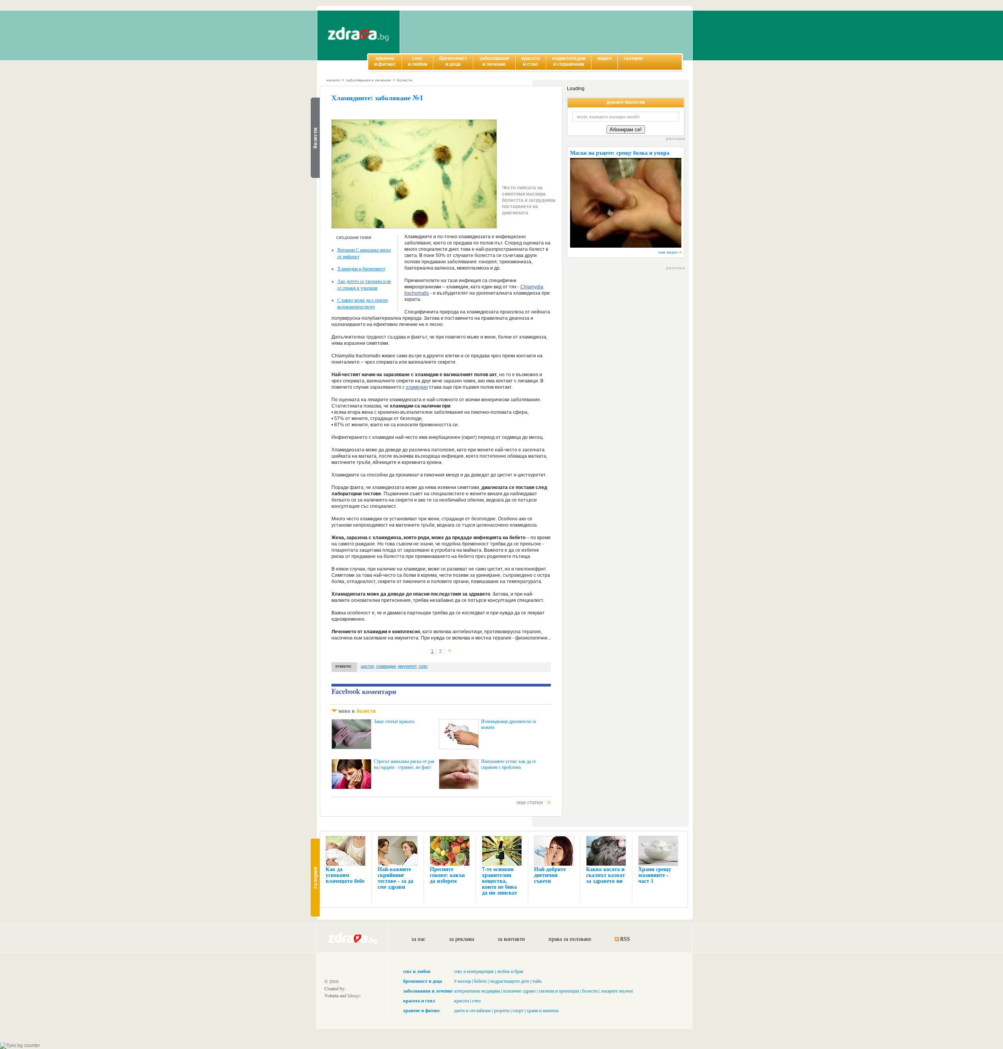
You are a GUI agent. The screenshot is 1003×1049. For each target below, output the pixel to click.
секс (423, 666)
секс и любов (416, 971)
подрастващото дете (509, 981)
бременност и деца (422, 981)
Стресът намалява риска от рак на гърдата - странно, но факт (404, 764)
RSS (625, 939)
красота (461, 1000)
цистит (367, 666)
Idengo (354, 995)
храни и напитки (542, 1010)
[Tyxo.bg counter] (20, 1045)
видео (604, 58)
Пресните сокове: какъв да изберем (447, 875)
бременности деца (453, 61)
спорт (517, 1010)
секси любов (417, 61)
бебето (480, 981)
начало (333, 80)
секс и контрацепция (474, 971)
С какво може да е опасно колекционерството (362, 303)
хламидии (417, 387)
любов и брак (510, 971)
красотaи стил (530, 61)
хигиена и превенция (559, 990)
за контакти (511, 939)
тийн (536, 981)
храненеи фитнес (385, 61)
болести (405, 80)
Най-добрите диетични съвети (550, 875)
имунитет (407, 666)
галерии (633, 58)
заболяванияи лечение (494, 61)
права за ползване (570, 939)
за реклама (461, 939)
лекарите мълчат (617, 990)
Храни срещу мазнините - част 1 (654, 875)
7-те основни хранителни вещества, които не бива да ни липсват (499, 881)
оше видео (668, 252)
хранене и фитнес (421, 1010)
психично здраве (519, 990)
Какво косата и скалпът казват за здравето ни (605, 875)
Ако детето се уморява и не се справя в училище (364, 284)
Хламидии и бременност (361, 268)
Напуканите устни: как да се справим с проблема (508, 764)
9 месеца (462, 981)
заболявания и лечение (368, 80)
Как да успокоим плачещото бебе (345, 875)
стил (476, 1000)
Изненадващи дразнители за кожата (508, 724)
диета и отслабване (472, 1010)
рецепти (501, 1010)
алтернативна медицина (477, 990)
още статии (529, 802)
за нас (418, 939)
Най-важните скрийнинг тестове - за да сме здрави (395, 878)
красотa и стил (419, 1000)
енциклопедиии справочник (568, 61)
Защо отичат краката (394, 721)
